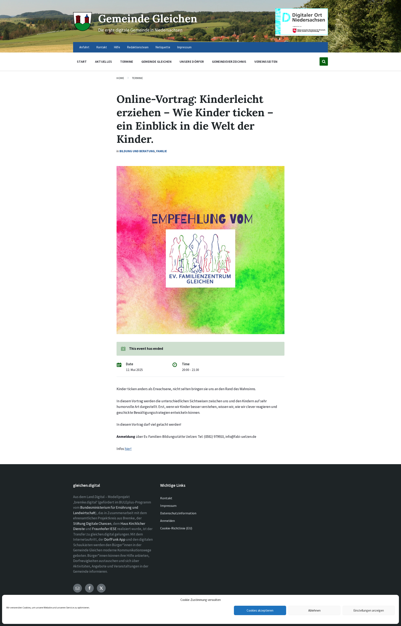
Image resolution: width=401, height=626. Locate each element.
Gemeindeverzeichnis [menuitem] (229, 61)
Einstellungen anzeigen (368, 610)
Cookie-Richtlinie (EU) (176, 528)
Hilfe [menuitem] (117, 47)
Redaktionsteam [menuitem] (137, 47)
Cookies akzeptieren (260, 610)
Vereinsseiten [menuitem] (265, 61)
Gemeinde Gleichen (147, 18)
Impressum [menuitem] (184, 47)
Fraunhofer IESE (104, 528)
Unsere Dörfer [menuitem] (192, 61)
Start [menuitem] (82, 61)
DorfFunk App (114, 539)
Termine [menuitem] (126, 61)
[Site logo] (82, 29)
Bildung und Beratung (137, 151)
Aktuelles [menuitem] (103, 61)
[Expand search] (324, 61)
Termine (137, 78)
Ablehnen (314, 610)
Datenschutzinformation (178, 513)
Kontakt (166, 498)
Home (120, 78)
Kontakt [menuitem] (101, 47)
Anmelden (167, 521)
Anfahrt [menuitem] (84, 47)
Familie (161, 151)
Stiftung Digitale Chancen (92, 523)
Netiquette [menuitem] (162, 47)
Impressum (168, 505)
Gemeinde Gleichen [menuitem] (156, 61)
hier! (128, 448)
